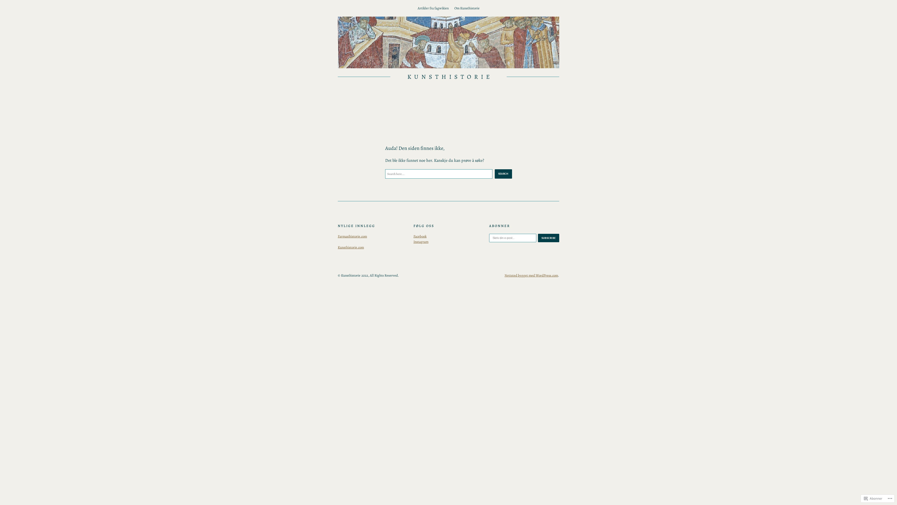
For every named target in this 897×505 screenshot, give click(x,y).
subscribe (548, 238)
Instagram (420, 241)
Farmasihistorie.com (352, 236)
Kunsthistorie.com (351, 247)
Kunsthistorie (449, 77)
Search (503, 173)
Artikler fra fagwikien (433, 8)
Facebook (420, 236)
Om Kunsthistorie (467, 8)
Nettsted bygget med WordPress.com (531, 275)
